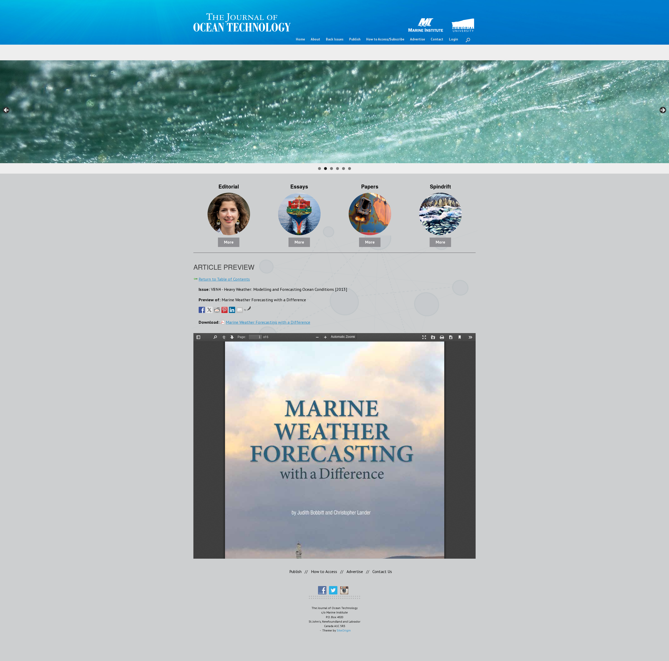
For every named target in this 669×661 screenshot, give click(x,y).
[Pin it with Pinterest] (224, 310)
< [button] (6, 110)
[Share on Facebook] (202, 310)
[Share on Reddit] (217, 310)
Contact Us (382, 571)
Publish (354, 39)
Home (300, 39)
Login (453, 39)
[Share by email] (240, 310)
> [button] (662, 110)
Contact (437, 39)
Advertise (417, 39)
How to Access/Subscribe (385, 39)
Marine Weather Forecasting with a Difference (268, 322)
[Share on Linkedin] (232, 310)
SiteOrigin (344, 630)
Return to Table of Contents (224, 279)
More (229, 242)
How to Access (324, 571)
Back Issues (334, 39)
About (315, 39)
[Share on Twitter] (209, 310)
